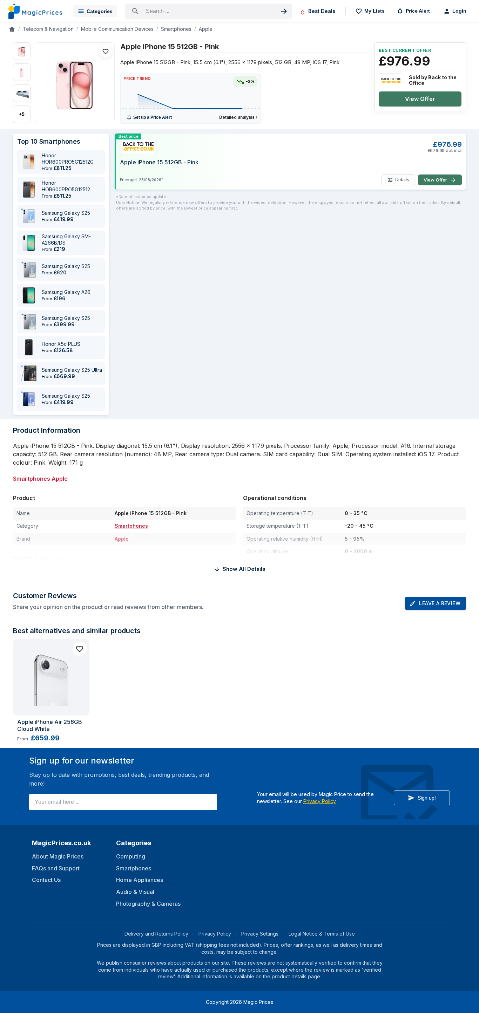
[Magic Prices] (35, 11)
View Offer (420, 98)
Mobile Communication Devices (117, 29)
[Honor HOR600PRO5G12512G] (29, 162)
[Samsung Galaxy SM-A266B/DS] (29, 243)
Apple (205, 29)
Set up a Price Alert (152, 117)
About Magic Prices (57, 856)
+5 (22, 114)
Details (402, 180)
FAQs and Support (56, 868)
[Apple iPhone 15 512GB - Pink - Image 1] (22, 51)
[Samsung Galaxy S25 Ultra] (29, 373)
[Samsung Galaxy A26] (29, 295)
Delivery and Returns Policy (156, 934)
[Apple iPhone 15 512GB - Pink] (75, 82)
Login (459, 11)
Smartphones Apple (40, 478)
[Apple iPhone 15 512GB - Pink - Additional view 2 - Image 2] (22, 72)
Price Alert (418, 11)
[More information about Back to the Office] (391, 80)
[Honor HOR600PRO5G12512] (29, 189)
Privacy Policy (319, 801)
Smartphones (176, 29)
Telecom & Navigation (48, 29)
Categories (100, 11)
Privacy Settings (259, 934)
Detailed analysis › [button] (238, 117)
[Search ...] (209, 11)
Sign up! (427, 798)
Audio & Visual (135, 891)
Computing (130, 856)
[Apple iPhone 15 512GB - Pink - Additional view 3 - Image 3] (22, 93)
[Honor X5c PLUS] (29, 347)
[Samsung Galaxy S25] (29, 216)
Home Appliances (139, 879)
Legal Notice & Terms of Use (322, 934)
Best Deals (321, 11)
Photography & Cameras (148, 903)
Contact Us (46, 879)
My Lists (374, 11)
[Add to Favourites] (105, 51)
